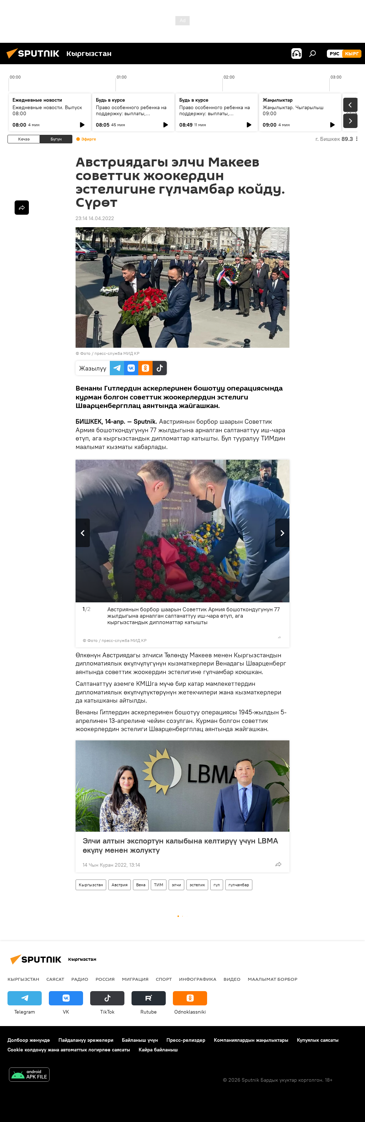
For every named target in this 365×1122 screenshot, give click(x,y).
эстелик (197, 884)
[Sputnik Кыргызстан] (35, 59)
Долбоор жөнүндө (28, 1040)
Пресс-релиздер (185, 1040)
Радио (79, 979)
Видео (232, 979)
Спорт (164, 979)
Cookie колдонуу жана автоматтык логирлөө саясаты (68, 1049)
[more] (279, 637)
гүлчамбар (238, 884)
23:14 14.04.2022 (95, 218)
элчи (176, 884)
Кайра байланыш (158, 1049)
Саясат (55, 979)
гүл (217, 884)
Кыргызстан (91, 884)
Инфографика (197, 979)
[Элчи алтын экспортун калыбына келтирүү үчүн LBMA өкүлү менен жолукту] (182, 786)
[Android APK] (29, 1075)
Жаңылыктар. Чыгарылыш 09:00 (293, 110)
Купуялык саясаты (318, 1040)
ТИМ (158, 884)
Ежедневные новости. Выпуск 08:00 (47, 110)
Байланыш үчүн (140, 1040)
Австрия (120, 884)
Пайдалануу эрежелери (85, 1040)
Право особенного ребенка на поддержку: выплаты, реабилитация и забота (131, 113)
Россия (105, 979)
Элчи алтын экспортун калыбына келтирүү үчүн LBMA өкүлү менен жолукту (180, 845)
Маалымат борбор (272, 979)
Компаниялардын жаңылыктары (251, 1040)
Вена (140, 884)
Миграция (135, 979)
